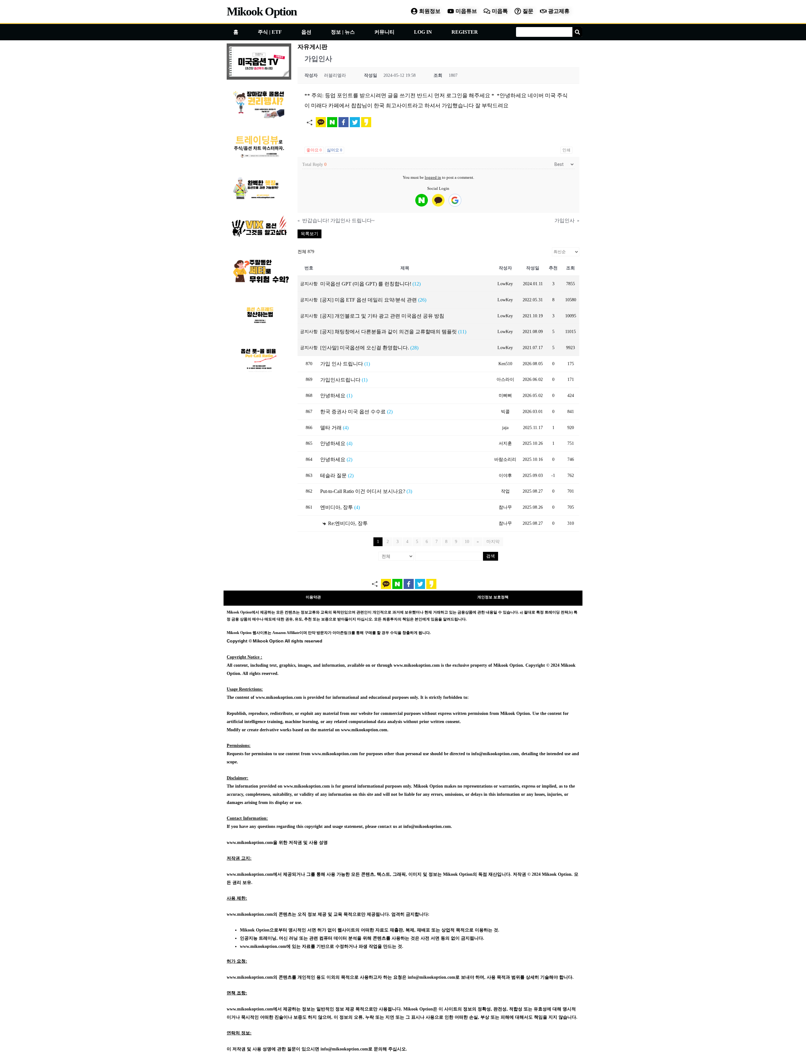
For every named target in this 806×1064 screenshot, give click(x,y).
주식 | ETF (270, 32)
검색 (490, 556)
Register (464, 32)
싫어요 (334, 150)
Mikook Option (262, 11)
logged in (433, 177)
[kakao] (438, 200)
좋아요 (314, 150)
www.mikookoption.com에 (265, 946)
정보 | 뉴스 (343, 32)
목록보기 (309, 233)
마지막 (493, 541)
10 (467, 541)
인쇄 (566, 150)
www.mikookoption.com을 (252, 842)
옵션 (306, 32)
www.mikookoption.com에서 (254, 874)
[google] (455, 200)
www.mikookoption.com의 (252, 914)
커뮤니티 (384, 32)
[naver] (421, 200)
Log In (423, 32)
